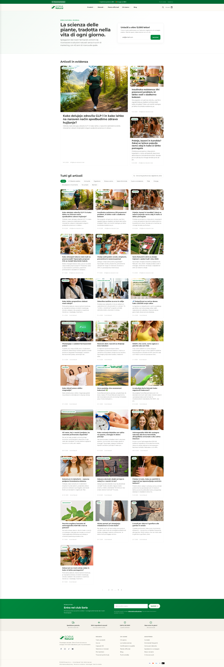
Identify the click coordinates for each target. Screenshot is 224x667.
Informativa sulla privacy (135, 611)
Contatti (147, 640)
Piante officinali (113, 7)
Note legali (89, 664)
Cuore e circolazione (137, 181)
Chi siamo (125, 7)
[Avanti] (121, 589)
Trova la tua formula (59, 2)
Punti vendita (162, 2)
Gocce (98, 643)
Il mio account (149, 655)
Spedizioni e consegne (151, 649)
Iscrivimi (155, 37)
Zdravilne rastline (75, 181)
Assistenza (170, 2)
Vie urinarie (85, 185)
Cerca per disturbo (150, 646)
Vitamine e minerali (102, 649)
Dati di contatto (97, 664)
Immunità (87, 181)
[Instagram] (64, 649)
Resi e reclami (149, 652)
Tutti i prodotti (100, 640)
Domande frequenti (151, 643)
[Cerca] (163, 7)
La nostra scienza (125, 643)
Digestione (97, 181)
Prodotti (90, 7)
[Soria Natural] (57, 7)
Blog (135, 7)
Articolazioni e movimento (70, 185)
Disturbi (100, 7)
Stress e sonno (108, 181)
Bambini (94, 185)
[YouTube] (72, 649)
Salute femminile (122, 181)
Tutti (63, 181)
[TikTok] (68, 649)
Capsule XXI (100, 646)
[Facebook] (61, 649)
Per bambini (100, 652)
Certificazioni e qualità (127, 646)
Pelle (148, 181)
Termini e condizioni (79, 664)
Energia (156, 181)
